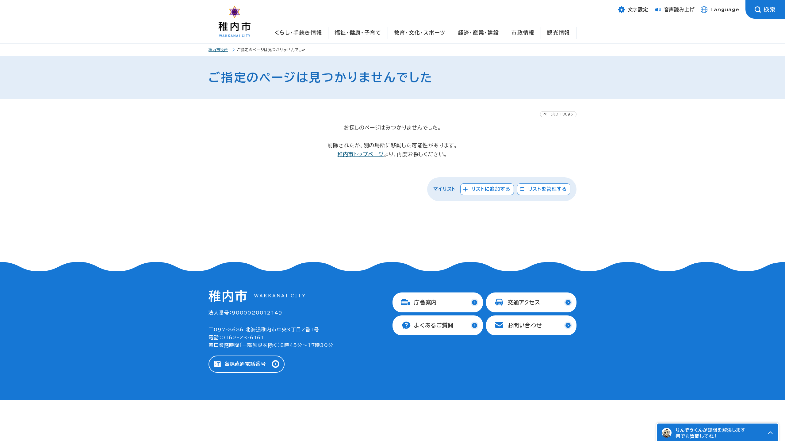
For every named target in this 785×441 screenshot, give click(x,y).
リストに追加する (490, 189)
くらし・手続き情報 (298, 32)
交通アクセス (523, 302)
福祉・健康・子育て (358, 32)
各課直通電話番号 (245, 363)
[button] (770, 433)
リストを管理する (547, 189)
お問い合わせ (524, 325)
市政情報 (522, 32)
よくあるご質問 (434, 325)
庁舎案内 (425, 302)
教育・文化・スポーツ (420, 32)
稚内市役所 (218, 49)
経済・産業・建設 (478, 32)
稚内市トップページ (361, 154)
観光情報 (558, 32)
